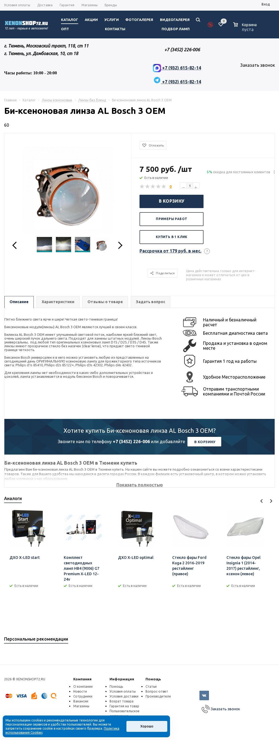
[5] (164, 186)
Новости (80, 691)
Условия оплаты (123, 691)
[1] (142, 186)
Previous (262, 501)
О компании (83, 686)
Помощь (153, 679)
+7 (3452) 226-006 (131, 441)
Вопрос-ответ (156, 691)
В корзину (171, 201)
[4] (158, 186)
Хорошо (146, 726)
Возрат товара (122, 701)
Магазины (81, 706)
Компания (82, 679)
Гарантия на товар (124, 706)
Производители (158, 696)
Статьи (151, 686)
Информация (122, 679)
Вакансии (80, 701)
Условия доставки (124, 696)
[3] (153, 186)
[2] (147, 186)
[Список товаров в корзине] (246, 28)
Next (271, 501)
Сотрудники (82, 696)
